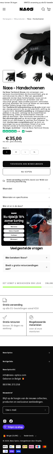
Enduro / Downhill (14, 231)
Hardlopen (14, 235)
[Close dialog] (50, 210)
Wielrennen (14, 226)
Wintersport (13, 239)
